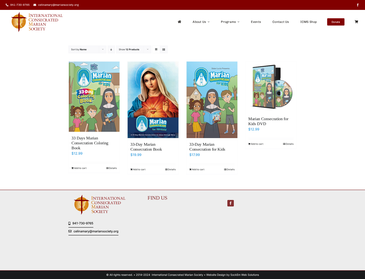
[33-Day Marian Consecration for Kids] (211, 100)
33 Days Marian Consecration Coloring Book (89, 143)
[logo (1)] (34, 13)
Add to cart (80, 168)
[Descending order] (111, 49)
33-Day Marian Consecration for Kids (207, 147)
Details (113, 168)
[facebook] (357, 4)
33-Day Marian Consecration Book (146, 147)
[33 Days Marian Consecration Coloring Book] (94, 97)
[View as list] (163, 49)
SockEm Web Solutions (244, 274)
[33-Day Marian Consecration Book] (153, 100)
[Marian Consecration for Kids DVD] (270, 87)
